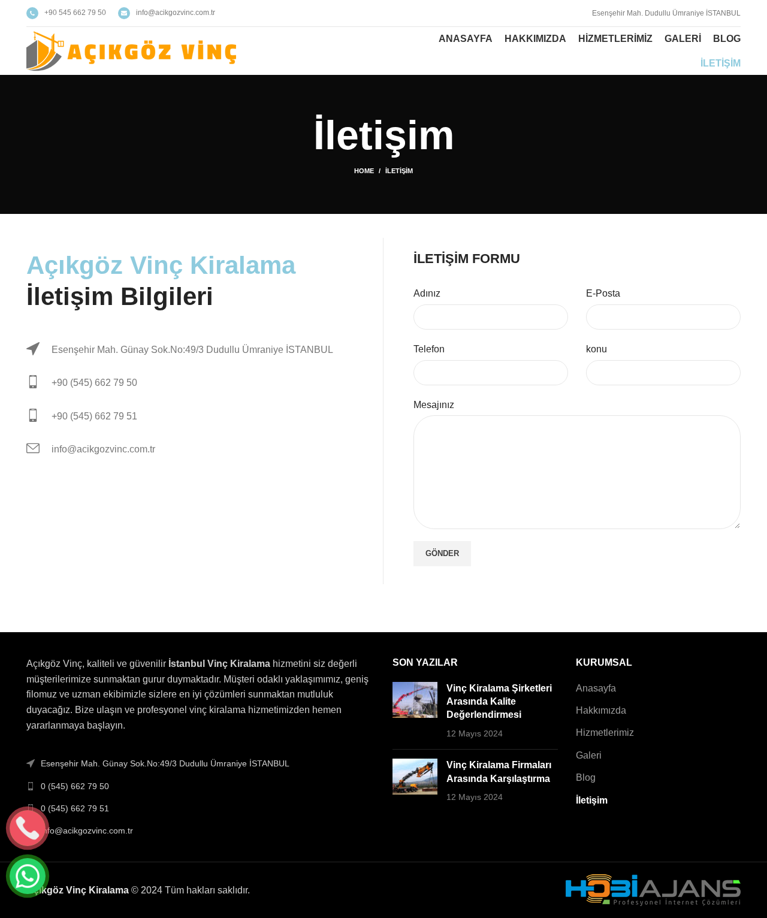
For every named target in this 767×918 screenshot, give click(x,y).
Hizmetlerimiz (605, 732)
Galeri (589, 755)
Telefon (429, 349)
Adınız (426, 293)
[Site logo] (131, 50)
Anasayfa (596, 688)
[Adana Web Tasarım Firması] (653, 889)
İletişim (592, 800)
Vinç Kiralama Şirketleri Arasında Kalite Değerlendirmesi (499, 701)
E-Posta (603, 293)
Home (364, 170)
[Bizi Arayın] (28, 828)
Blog (586, 777)
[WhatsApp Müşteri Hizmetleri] (28, 876)
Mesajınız (433, 405)
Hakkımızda (601, 710)
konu (596, 349)
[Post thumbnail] (414, 711)
